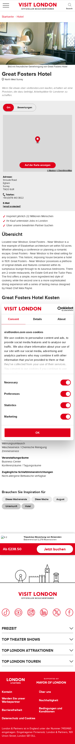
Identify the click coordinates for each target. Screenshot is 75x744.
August (60, 499)
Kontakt (7, 692)
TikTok (5, 612)
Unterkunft (11, 506)
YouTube (18, 612)
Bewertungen (24, 107)
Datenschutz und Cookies (18, 718)
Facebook (69, 612)
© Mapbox (51, 170)
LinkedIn (44, 612)
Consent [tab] (13, 319)
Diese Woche (41, 499)
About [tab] (62, 319)
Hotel (20, 17)
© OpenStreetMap (64, 170)
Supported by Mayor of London (51, 681)
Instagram (31, 612)
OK (37, 432)
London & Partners (15, 681)
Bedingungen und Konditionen (50, 710)
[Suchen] (69, 5)
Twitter (56, 612)
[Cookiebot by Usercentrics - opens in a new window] (57, 308)
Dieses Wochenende (16, 499)
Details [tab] (37, 319)
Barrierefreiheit (12, 710)
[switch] (65, 394)
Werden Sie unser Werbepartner (13, 700)
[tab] (8, 107)
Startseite (8, 17)
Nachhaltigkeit (48, 700)
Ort (8, 107)
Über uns (45, 692)
